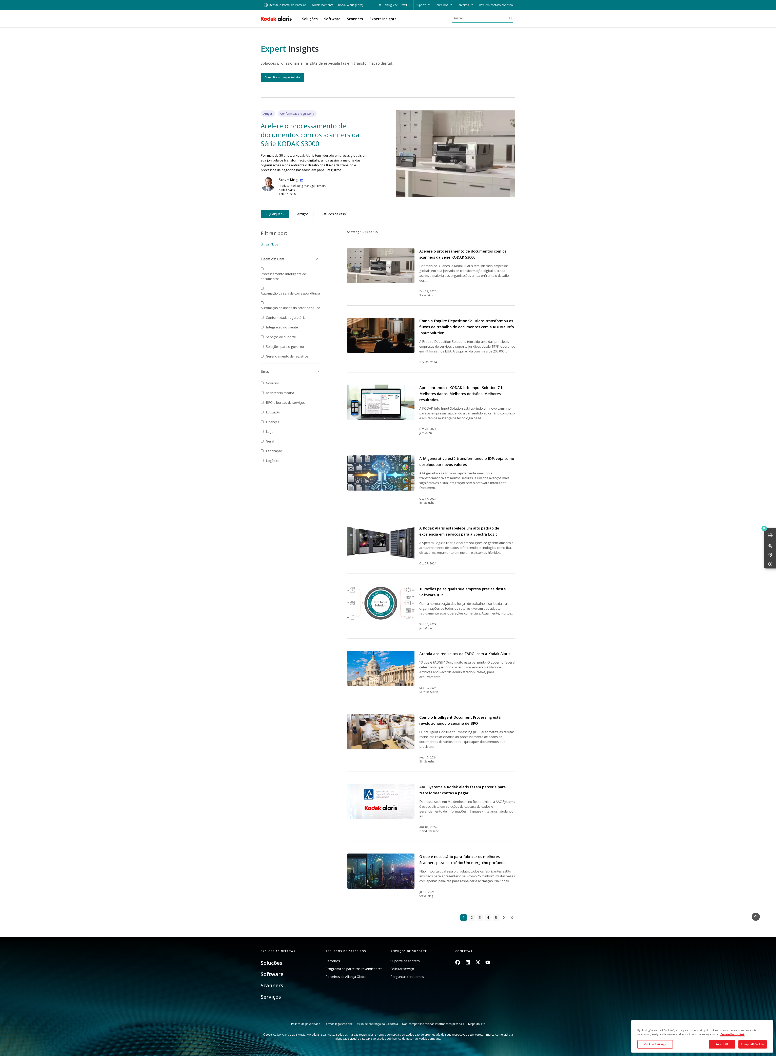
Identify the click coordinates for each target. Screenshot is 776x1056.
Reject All (722, 1044)
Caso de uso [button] (272, 259)
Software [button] (332, 18)
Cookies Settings (655, 1044)
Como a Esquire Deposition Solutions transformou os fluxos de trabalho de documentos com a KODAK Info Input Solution (466, 326)
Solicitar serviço (402, 968)
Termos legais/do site (338, 1024)
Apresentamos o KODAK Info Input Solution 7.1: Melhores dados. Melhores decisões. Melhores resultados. (461, 393)
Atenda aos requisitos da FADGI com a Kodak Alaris (464, 653)
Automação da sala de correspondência (290, 293)
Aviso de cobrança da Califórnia (377, 1024)
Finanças (272, 422)
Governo (272, 383)
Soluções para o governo (285, 346)
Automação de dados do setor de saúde (290, 308)
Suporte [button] (421, 5)
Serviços (271, 996)
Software (272, 974)
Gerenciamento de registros (287, 356)
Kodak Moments (322, 5)
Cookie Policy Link (732, 1034)
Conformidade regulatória (286, 317)
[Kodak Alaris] (276, 18)
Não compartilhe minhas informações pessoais (433, 1024)
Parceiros (333, 961)
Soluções (271, 963)
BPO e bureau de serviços (285, 402)
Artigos (302, 214)
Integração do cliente (282, 327)
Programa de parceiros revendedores (354, 968)
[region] (702, 1036)
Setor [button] (266, 371)
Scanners (272, 985)
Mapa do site (476, 1024)
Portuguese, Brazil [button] (395, 5)
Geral (270, 441)
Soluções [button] (310, 18)
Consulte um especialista (282, 77)
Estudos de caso (334, 214)
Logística (272, 460)
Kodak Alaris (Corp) (350, 5)
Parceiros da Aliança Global (346, 976)
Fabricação (274, 451)
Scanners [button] (355, 18)
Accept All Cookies (752, 1044)
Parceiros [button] (463, 5)
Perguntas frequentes (407, 976)
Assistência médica (280, 393)
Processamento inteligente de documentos (283, 276)
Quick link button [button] (764, 528)
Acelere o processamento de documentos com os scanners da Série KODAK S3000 (310, 135)
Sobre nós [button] (441, 5)
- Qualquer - (275, 214)
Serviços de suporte (281, 337)
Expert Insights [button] (382, 18)
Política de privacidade (305, 1024)
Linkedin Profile (301, 179)
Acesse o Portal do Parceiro (287, 5)
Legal (270, 431)
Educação (273, 412)
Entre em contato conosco (495, 5)
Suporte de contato (405, 961)
